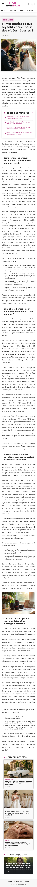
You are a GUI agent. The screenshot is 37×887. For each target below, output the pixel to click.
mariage (5, 86)
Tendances (8, 20)
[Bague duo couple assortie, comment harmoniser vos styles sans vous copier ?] (18, 830)
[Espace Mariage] (13, 4)
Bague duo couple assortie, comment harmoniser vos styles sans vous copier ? (17, 843)
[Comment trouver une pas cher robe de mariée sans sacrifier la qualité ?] (18, 799)
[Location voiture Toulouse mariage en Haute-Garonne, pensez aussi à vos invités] (18, 769)
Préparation (9, 779)
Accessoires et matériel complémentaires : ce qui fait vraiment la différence (19, 128)
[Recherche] (29, 4)
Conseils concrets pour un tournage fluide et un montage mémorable (19, 133)
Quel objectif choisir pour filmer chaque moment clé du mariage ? (18, 122)
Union (7, 810)
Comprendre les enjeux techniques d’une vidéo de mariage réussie (18, 117)
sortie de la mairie (8, 324)
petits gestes (22, 381)
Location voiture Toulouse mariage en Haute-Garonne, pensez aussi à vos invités (18, 782)
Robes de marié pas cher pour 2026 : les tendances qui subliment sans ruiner (18, 865)
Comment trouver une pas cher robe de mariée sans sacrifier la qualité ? (17, 813)
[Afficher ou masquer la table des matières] (31, 113)
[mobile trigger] (3, 4)
